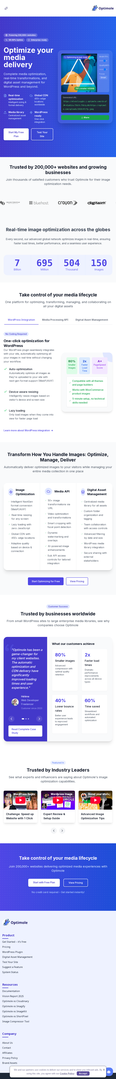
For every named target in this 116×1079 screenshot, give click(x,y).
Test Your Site (42, 134)
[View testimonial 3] (28, 718)
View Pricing (77, 581)
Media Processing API (55, 319)
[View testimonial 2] (26, 718)
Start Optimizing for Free (46, 581)
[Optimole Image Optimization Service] (102, 8)
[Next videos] (62, 831)
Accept (83, 1073)
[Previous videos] (54, 831)
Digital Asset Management (92, 319)
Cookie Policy (67, 1073)
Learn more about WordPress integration (27, 430)
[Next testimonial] (39, 719)
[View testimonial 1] (23, 718)
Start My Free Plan (16, 134)
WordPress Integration (21, 319)
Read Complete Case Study (24, 731)
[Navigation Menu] (6, 8)
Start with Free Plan (44, 882)
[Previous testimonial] (11, 719)
